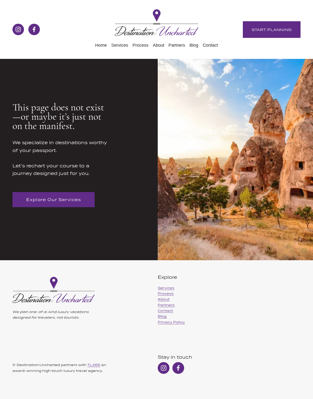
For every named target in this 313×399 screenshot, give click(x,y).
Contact (210, 45)
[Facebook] (34, 29)
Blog (194, 45)
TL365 (93, 365)
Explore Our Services (53, 199)
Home (101, 45)
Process (140, 45)
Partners (176, 45)
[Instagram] (18, 29)
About (158, 45)
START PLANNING (272, 29)
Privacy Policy (171, 322)
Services (119, 45)
